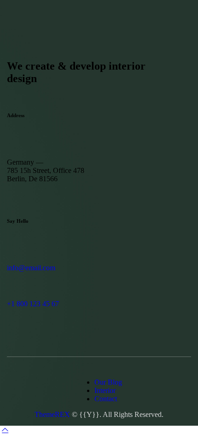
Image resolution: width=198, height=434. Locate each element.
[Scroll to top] (5, 430)
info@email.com (31, 268)
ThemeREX (52, 414)
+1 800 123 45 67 (33, 304)
